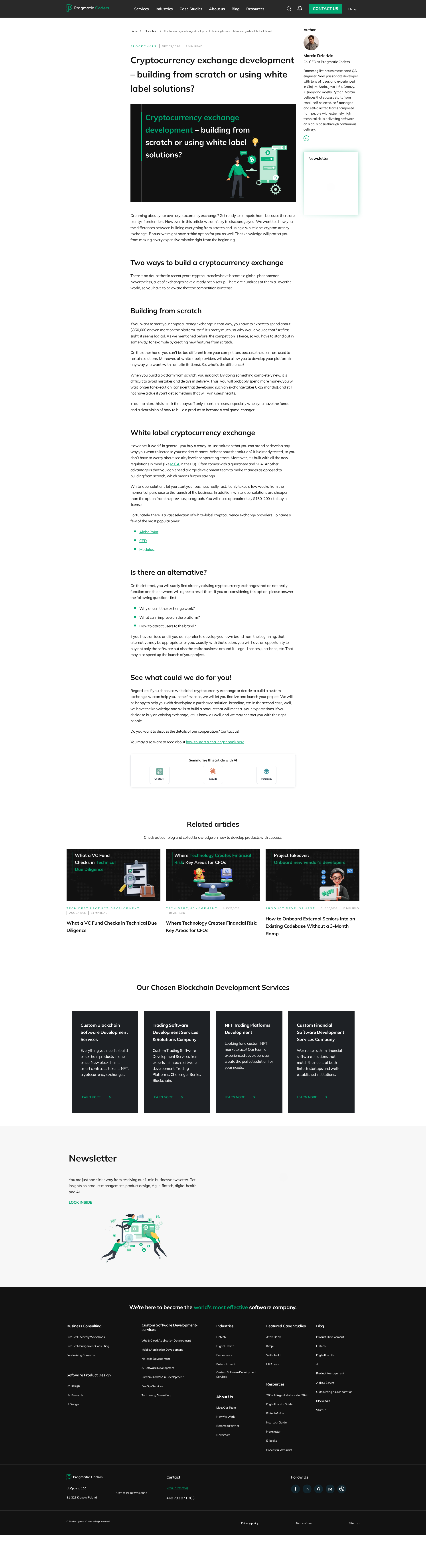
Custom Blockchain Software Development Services (105, 1062)
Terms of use (303, 1523)
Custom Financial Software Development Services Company (321, 1062)
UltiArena (272, 1364)
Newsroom (223, 1435)
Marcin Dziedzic (318, 55)
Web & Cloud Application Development (166, 1340)
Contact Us (325, 8)
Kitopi (270, 1346)
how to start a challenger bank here (215, 741)
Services (141, 8)
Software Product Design (89, 1375)
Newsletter (273, 1431)
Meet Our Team (226, 1407)
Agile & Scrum (325, 1382)
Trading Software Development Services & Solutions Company (177, 1062)
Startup (321, 1410)
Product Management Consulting (88, 1346)
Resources (255, 8)
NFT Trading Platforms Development (249, 1062)
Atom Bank (273, 1337)
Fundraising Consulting (82, 1355)
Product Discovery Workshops (86, 1337)
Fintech (221, 1337)
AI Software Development (158, 1368)
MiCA (175, 464)
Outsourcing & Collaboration (334, 1392)
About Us (224, 1397)
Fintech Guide (275, 1413)
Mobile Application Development (162, 1349)
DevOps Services (152, 1386)
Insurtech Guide (276, 1422)
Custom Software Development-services (169, 1327)
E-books (271, 1440)
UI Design (73, 1404)
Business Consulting (84, 1326)
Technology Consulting (156, 1395)
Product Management (330, 1373)
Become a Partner (227, 1425)
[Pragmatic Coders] (88, 8)
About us (217, 8)
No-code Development (156, 1358)
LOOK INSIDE (80, 1202)
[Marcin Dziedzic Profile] (331, 42)
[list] (352, 9)
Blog (236, 8)
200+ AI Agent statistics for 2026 (287, 1395)
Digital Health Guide (279, 1404)
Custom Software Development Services (236, 1374)
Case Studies (190, 8)
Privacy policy (249, 1523)
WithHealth (274, 1355)
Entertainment (225, 1364)
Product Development (330, 1337)
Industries (164, 8)
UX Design (73, 1386)
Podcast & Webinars (279, 1450)
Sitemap (354, 1523)
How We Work (225, 1416)
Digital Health (225, 1346)
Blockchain (150, 31)
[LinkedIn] (306, 138)
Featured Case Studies (286, 1326)
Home (134, 31)
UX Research (75, 1395)
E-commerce (224, 1355)
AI (317, 1364)
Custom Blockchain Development (163, 1377)
